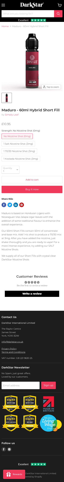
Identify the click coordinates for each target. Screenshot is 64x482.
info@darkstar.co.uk (12, 341)
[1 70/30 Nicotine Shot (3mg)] (20, 154)
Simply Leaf (11, 114)
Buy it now (32, 189)
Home (5, 26)
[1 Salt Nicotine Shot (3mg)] (19, 147)
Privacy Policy (9, 348)
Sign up (48, 385)
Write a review (32, 293)
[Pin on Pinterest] (21, 205)
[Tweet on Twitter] (9, 205)
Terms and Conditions (13, 352)
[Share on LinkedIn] (15, 205)
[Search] (58, 13)
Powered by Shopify (32, 476)
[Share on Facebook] (4, 205)
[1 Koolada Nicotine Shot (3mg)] (21, 162)
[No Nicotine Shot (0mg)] (18, 139)
